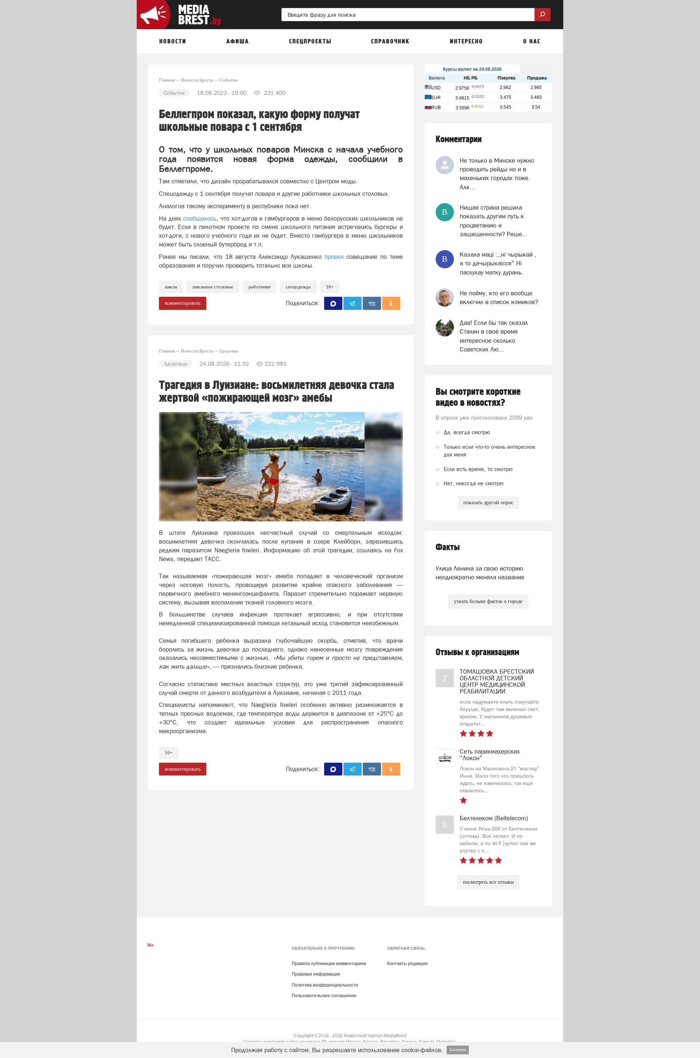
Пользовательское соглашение (324, 995)
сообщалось (199, 218)
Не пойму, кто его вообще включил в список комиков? (499, 297)
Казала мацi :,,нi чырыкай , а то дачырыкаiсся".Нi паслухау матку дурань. (498, 263)
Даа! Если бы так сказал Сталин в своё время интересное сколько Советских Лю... (494, 336)
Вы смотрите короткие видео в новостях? (478, 397)
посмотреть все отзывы (488, 882)
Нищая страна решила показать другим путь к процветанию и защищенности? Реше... (494, 221)
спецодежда (298, 286)
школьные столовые (212, 286)
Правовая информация (316, 974)
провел (335, 256)
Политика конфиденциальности (325, 985)
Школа (171, 286)
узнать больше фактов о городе (488, 601)
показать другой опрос (488, 502)
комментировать (183, 303)
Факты (448, 547)
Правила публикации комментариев (329, 963)
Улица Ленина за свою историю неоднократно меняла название (480, 573)
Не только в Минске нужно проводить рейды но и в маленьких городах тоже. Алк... (497, 174)
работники (260, 286)
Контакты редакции (407, 963)
